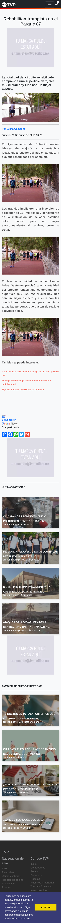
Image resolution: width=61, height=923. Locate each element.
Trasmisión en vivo (41, 886)
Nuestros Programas (42, 882)
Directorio (36, 875)
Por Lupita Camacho (13, 129)
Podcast (6, 887)
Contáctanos (37, 867)
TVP (4, 868)
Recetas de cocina (12, 879)
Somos (34, 871)
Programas (8, 883)
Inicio (33, 864)
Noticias (35, 879)
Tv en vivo (8, 872)
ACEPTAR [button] (45, 907)
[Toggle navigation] (49, 4)
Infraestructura (39, 890)
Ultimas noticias (11, 876)
